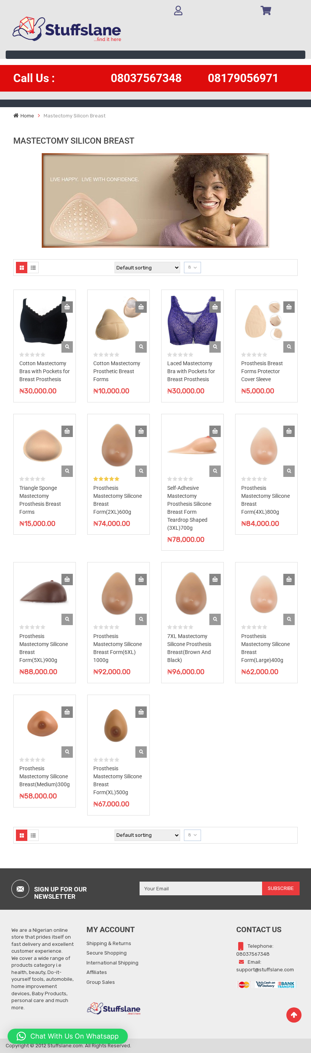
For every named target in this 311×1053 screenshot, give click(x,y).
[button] (68, 1036)
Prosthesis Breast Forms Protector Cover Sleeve (262, 371)
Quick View (67, 347)
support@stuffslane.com (265, 969)
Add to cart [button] (67, 307)
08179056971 (243, 78)
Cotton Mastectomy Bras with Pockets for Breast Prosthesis (44, 371)
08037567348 (146, 78)
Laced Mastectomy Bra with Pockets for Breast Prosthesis (191, 371)
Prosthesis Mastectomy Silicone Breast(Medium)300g (44, 776)
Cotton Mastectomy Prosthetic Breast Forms (116, 371)
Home (27, 116)
